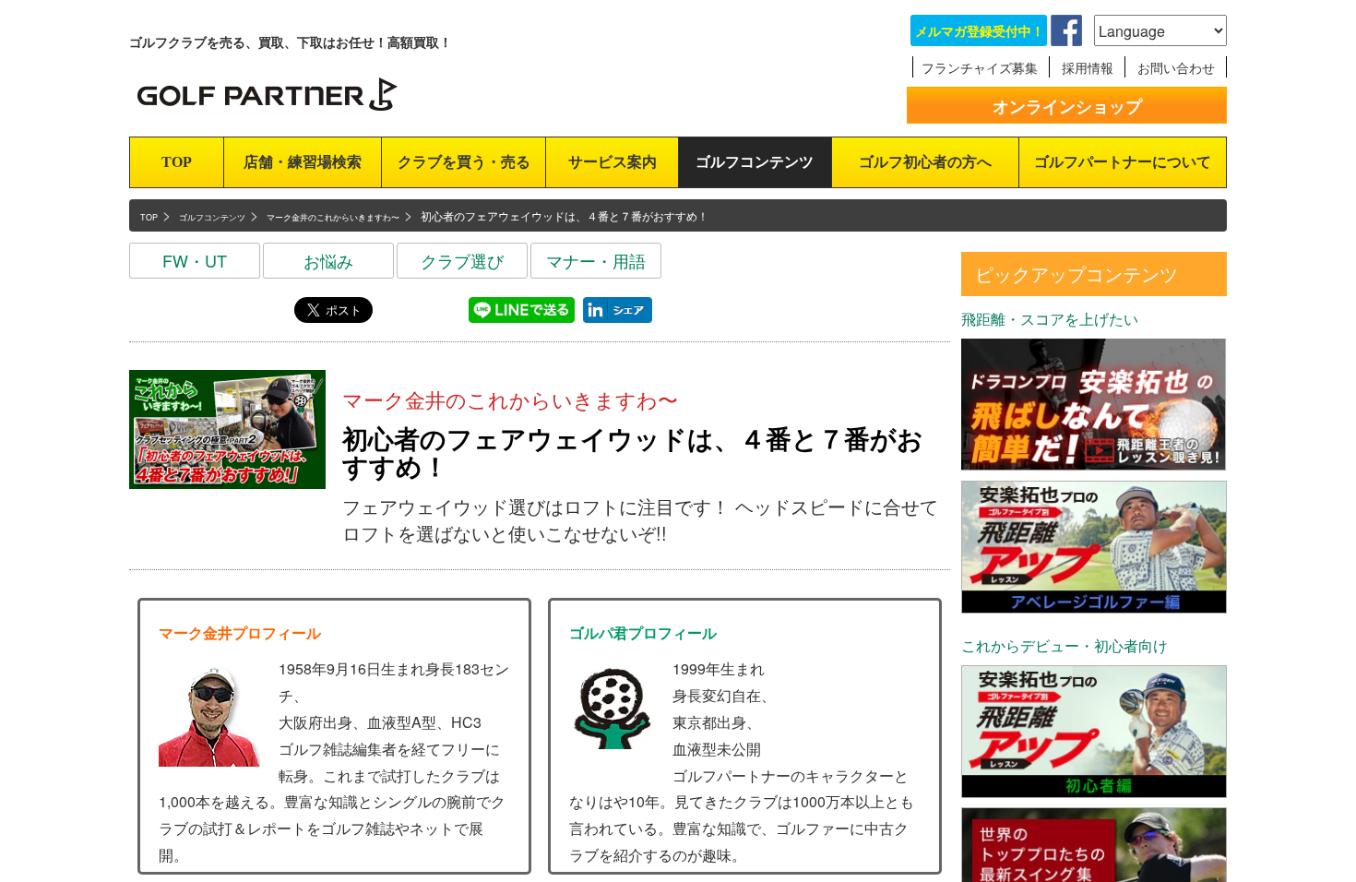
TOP (176, 162)
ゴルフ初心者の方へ (925, 162)
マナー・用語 (596, 260)
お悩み (328, 260)
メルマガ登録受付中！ (979, 30)
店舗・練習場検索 (303, 162)
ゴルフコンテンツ (755, 162)
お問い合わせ (1176, 67)
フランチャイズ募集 (980, 67)
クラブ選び (462, 260)
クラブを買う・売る (464, 162)
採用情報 (1087, 67)
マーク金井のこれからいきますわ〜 (510, 399)
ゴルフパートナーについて (1122, 162)
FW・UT (194, 260)
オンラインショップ (1067, 106)
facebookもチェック (1066, 30)
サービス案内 (612, 162)
